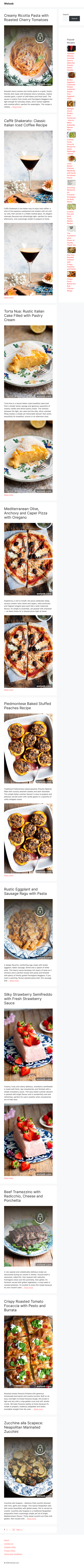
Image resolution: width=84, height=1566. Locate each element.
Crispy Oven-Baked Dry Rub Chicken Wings (71, 285)
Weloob (9, 3)
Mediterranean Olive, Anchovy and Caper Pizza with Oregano (25, 513)
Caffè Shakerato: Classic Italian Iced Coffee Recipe (25, 123)
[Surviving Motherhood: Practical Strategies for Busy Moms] (71, 183)
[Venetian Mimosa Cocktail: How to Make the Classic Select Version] (71, 49)
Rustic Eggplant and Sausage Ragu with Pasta (25, 891)
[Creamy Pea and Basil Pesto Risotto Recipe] (71, 207)
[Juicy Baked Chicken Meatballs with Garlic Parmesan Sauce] (71, 159)
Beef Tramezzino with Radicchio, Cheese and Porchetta (23, 1196)
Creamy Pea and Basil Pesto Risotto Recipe (70, 217)
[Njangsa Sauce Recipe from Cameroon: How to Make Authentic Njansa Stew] (71, 104)
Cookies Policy (10, 1547)
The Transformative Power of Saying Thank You (71, 239)
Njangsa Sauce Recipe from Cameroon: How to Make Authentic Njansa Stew (71, 119)
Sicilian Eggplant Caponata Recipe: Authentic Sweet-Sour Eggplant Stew (71, 89)
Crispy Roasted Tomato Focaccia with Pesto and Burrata (25, 1305)
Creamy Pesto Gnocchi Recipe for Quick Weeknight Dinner (71, 147)
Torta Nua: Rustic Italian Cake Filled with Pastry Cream (24, 315)
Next (19, 1530)
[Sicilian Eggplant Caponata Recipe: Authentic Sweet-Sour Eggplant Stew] (71, 75)
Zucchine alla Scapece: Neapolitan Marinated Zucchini (23, 1427)
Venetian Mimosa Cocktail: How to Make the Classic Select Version (71, 61)
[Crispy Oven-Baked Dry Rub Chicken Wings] (71, 274)
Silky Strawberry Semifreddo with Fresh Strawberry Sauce (28, 998)
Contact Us (8, 1544)
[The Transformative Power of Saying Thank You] (71, 228)
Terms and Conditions (13, 1554)
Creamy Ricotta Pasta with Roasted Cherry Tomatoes (26, 17)
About (6, 1540)
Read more (17, 107)
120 (13, 1530)
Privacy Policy (9, 1551)
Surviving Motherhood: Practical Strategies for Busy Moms (71, 195)
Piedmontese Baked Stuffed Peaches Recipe (27, 705)
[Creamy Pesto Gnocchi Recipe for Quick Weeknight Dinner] (71, 135)
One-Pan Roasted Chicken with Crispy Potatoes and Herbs (71, 262)
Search (66, 14)
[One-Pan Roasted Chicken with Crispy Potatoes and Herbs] (71, 250)
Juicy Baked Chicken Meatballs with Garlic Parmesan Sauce (71, 171)
